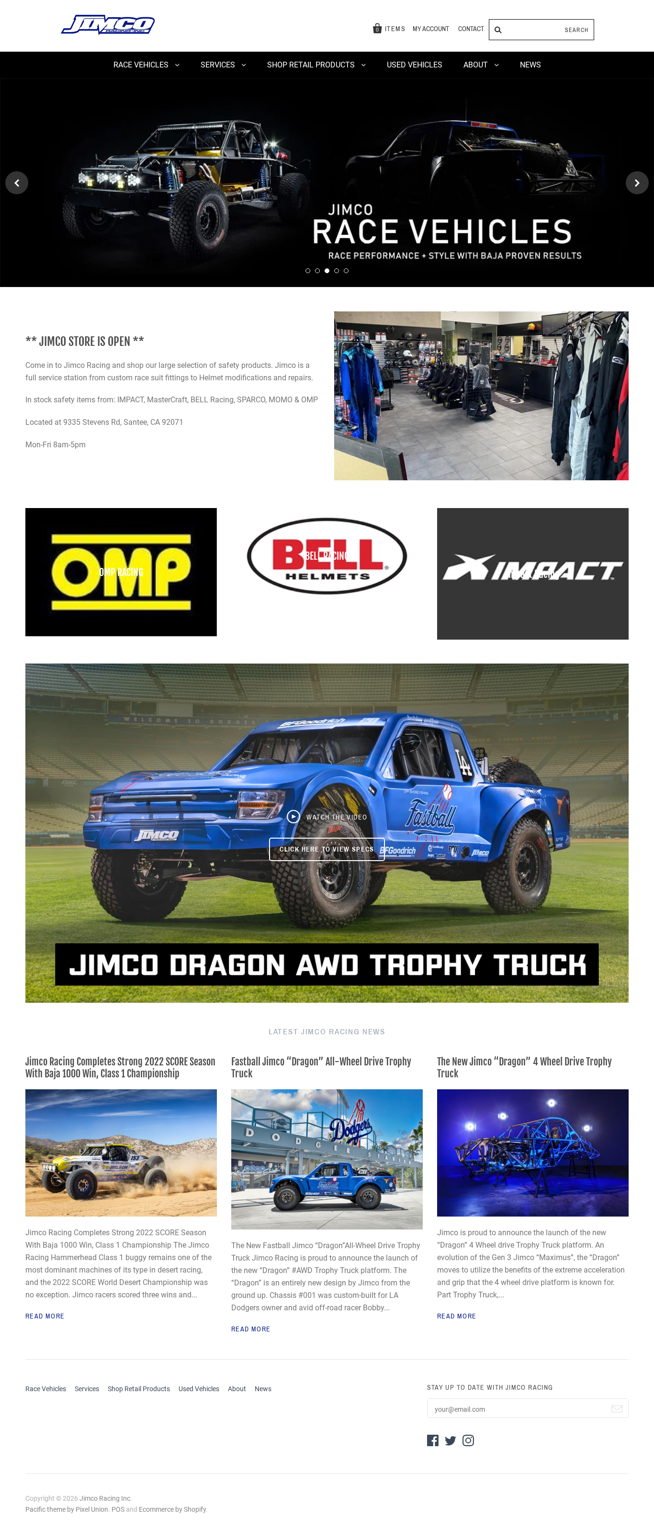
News (530, 64)
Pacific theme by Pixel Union (66, 1504)
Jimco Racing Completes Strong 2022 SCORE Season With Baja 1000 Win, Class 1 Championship (120, 1063)
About (476, 64)
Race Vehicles (141, 64)
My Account (431, 29)
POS (118, 1504)
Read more (45, 1312)
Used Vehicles (414, 64)
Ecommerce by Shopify (172, 1504)
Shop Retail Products (312, 64)
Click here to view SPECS (327, 844)
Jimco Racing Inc (104, 1494)
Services (219, 64)
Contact (471, 29)
